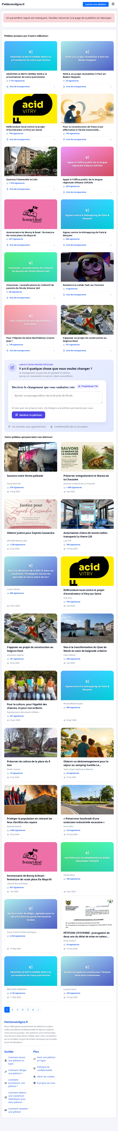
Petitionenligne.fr (13, 4)
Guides (9, 1051)
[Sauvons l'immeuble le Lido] (30, 170)
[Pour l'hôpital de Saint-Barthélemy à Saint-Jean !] (30, 329)
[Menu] (113, 4)
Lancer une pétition (95, 4)
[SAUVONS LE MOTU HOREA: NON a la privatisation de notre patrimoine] (30, 65)
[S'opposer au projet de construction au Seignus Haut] (87, 329)
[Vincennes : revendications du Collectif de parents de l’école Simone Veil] (30, 276)
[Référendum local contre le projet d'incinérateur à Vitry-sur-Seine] (30, 118)
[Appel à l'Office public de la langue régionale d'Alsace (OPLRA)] (87, 171)
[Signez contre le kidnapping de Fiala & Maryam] (87, 224)
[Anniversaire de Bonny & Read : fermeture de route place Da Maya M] (30, 224)
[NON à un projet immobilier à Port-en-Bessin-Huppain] (87, 65)
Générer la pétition (30, 414)
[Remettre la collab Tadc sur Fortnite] (87, 275)
